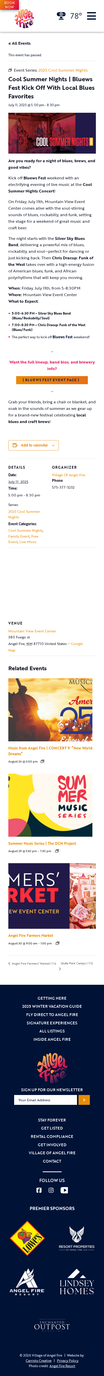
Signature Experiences (52, 1023)
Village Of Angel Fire (68, 475)
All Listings (52, 1031)
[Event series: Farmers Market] (57, 943)
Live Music (28, 541)
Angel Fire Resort (62, 1365)
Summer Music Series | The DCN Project (42, 843)
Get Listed (52, 1128)
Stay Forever (52, 1120)
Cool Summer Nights (25, 530)
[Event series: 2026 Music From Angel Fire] (42, 761)
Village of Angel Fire (52, 1153)
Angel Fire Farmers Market (30, 935)
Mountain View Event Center (32, 631)
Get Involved (52, 1144)
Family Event (19, 536)
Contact (52, 1161)
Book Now (9, 4)
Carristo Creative (38, 1360)
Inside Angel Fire (52, 1039)
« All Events (19, 43)
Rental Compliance (52, 1136)
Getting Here (52, 998)
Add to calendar (34, 445)
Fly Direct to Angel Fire (52, 1014)
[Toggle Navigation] (91, 16)
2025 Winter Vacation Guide (52, 1006)
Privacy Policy (68, 1360)
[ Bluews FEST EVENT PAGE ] (52, 379)
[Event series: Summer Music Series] (57, 850)
